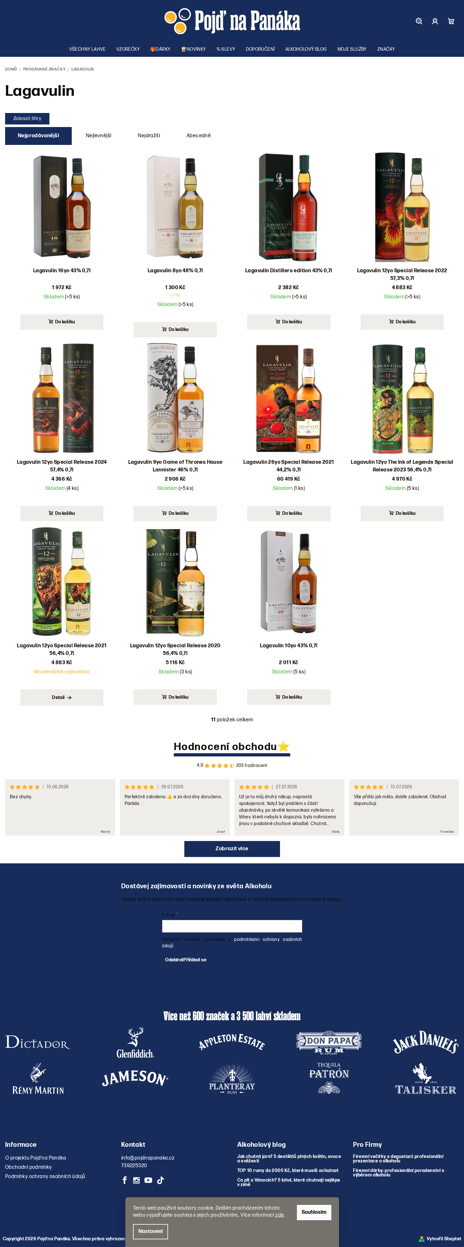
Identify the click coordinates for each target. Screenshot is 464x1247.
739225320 (134, 1166)
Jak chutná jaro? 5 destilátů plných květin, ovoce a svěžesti (289, 1158)
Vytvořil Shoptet (444, 1239)
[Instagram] (136, 1180)
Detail (58, 697)
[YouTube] (148, 1180)
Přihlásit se (194, 960)
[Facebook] (124, 1180)
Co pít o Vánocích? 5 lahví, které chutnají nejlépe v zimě (288, 1182)
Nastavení (150, 1231)
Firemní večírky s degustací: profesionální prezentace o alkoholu (398, 1158)
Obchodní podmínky (28, 1167)
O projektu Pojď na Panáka (35, 1158)
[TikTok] (160, 1180)
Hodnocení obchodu (225, 747)
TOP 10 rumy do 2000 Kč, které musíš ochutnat (288, 1170)
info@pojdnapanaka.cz (148, 1158)
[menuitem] (87, 49)
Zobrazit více (232, 849)
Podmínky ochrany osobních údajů (45, 1177)
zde (279, 1215)
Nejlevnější (98, 136)
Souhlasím (314, 1212)
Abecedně (199, 136)
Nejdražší (149, 136)
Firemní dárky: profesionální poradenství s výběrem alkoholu (398, 1172)
